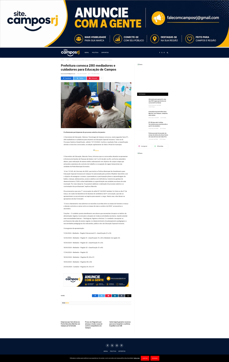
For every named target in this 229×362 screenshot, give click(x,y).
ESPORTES (105, 52)
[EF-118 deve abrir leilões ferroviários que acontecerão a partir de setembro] (142, 124)
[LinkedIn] (54, 146)
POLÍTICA (95, 52)
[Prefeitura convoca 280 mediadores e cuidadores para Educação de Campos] (96, 105)
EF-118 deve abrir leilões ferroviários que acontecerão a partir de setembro (158, 124)
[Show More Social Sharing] (101, 78)
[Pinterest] (54, 150)
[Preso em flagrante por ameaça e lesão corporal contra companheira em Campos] (96, 313)
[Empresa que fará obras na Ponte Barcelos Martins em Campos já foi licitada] (72, 313)
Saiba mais (137, 358)
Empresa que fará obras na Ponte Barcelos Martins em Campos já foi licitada (70, 324)
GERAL (87, 52)
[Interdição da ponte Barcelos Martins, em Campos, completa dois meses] (142, 114)
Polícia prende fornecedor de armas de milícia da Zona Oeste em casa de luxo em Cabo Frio (158, 135)
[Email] (54, 155)
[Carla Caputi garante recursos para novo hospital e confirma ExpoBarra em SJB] (120, 313)
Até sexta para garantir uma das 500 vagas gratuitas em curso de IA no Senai (157, 101)
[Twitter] (54, 141)
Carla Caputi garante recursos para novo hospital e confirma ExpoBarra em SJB (120, 324)
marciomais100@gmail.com (68, 73)
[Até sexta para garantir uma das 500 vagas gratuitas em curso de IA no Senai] (142, 101)
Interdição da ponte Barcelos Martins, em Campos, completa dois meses (158, 113)
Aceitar (145, 358)
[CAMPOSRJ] (70, 52)
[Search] (167, 53)
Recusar (155, 358)
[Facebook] (54, 137)
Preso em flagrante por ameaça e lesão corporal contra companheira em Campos (93, 325)
